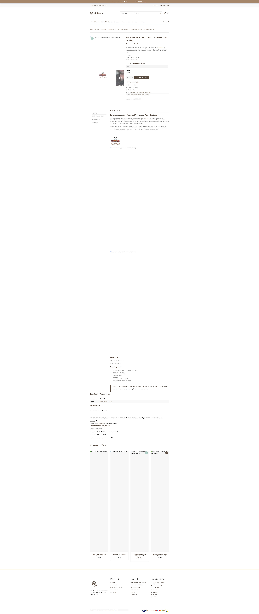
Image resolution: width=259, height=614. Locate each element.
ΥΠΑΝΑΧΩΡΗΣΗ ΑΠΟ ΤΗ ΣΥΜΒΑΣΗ (138, 582)
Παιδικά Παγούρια (95, 21)
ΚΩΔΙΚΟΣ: (128, 85)
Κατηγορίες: (128, 92)
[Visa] (163, 610)
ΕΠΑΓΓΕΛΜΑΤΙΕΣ (114, 590)
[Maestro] (157, 610)
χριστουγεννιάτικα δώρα (135, 94)
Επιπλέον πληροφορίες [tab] (97, 116)
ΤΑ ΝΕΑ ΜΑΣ (113, 592)
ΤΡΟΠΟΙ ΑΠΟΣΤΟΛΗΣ (135, 587)
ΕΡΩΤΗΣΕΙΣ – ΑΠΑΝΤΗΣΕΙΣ (116, 587)
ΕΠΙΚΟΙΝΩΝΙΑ (113, 585)
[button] (122, 54)
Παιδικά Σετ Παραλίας (107, 21)
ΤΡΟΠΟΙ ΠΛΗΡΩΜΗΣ (135, 590)
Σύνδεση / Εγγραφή (164, 5)
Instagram (155, 592)
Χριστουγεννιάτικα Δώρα (123, 29)
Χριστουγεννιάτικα (112, 29)
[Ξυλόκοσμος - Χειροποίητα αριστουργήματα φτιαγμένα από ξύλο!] (97, 13)
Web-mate (115, 610)
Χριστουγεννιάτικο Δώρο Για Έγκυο (119, 555)
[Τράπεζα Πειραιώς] (167, 610)
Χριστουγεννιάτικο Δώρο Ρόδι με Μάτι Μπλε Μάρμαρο (139, 556)
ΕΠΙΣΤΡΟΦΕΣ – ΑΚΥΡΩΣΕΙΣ (137, 585)
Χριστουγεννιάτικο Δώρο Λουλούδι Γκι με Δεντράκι (160, 555)
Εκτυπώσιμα (135, 21)
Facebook (155, 590)
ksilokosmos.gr (161, 47)
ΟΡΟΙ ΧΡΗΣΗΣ (134, 594)
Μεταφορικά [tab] (95, 122)
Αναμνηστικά (125, 21)
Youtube (154, 597)
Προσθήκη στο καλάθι (141, 77)
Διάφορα (143, 21)
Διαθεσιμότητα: (129, 87)
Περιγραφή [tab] (94, 113)
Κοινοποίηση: (129, 99)
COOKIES (133, 592)
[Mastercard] (160, 610)
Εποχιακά (117, 21)
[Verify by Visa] (143, 610)
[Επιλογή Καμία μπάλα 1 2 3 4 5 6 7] (147, 66)
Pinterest (155, 594)
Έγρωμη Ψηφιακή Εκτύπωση (106, 401)
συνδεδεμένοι (100, 423)
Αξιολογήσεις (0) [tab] (96, 119)
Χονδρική (156, 5)
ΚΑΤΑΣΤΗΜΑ (97, 29)
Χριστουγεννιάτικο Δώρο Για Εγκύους (99, 555)
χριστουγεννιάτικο (145, 94)
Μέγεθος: (128, 89)
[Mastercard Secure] (151, 610)
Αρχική (91, 29)
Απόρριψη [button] (143, 1)
